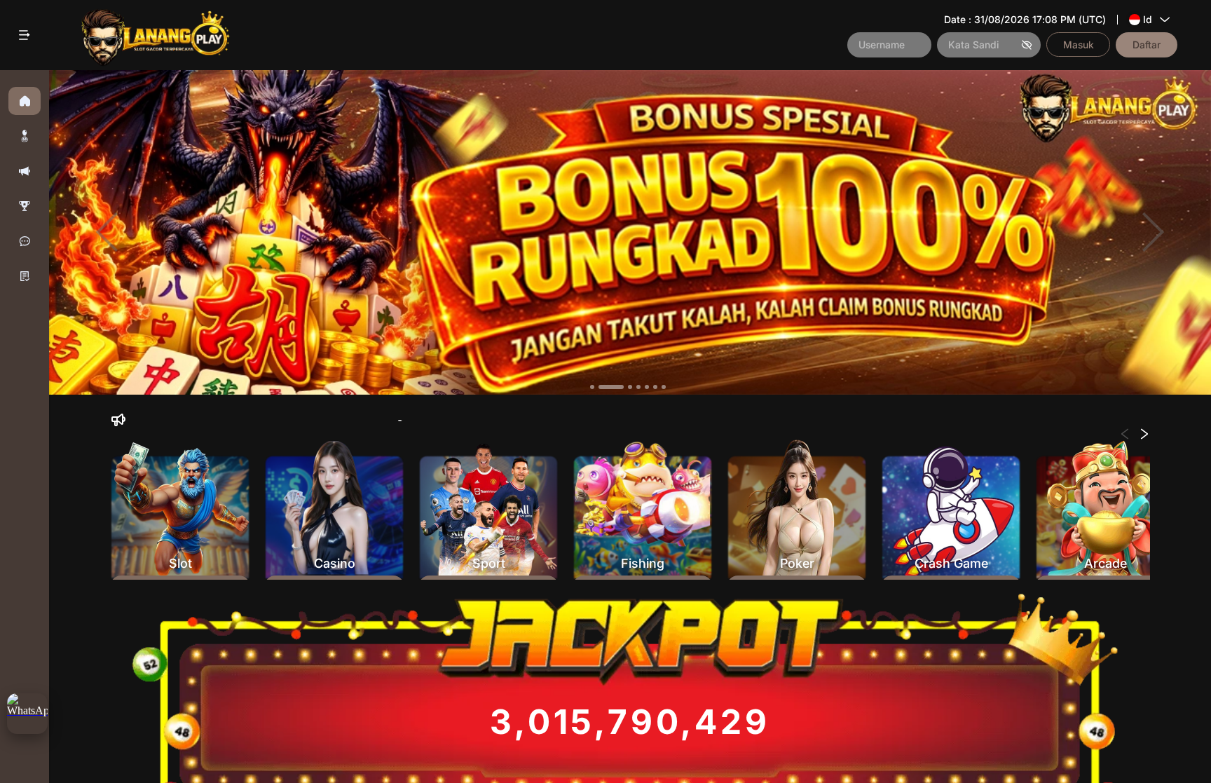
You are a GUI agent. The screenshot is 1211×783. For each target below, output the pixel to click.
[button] (24, 136)
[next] (1153, 232)
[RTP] (24, 206)
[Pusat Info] (24, 276)
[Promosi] (24, 171)
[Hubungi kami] (24, 241)
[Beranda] (24, 101)
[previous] (107, 232)
